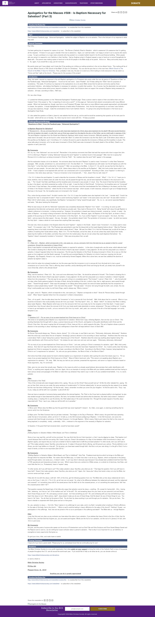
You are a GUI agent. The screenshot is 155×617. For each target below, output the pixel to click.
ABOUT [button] (36, 3)
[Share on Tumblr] (126, 12)
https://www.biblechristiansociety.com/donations (43, 555)
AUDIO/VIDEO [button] (58, 3)
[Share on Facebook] (119, 12)
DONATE (135, 3)
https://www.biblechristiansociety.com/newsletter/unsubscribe (47, 27)
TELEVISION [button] (84, 3)
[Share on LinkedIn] (121, 12)
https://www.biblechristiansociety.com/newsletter (44, 31)
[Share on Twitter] (124, 12)
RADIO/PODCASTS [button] (71, 3)
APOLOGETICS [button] (46, 3)
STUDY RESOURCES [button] (97, 3)
